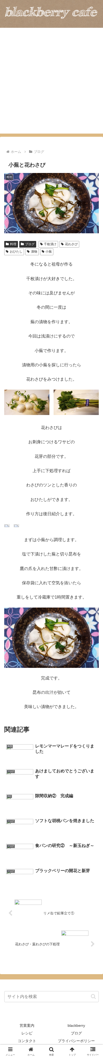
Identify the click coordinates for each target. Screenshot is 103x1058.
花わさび (71, 244)
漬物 (34, 251)
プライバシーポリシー (76, 1041)
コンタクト (27, 1041)
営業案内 (27, 1025)
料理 (13, 244)
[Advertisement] (51, 82)
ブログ (30, 244)
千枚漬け (50, 244)
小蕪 (48, 251)
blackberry (76, 1025)
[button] (93, 996)
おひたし (16, 251)
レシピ (26, 1033)
